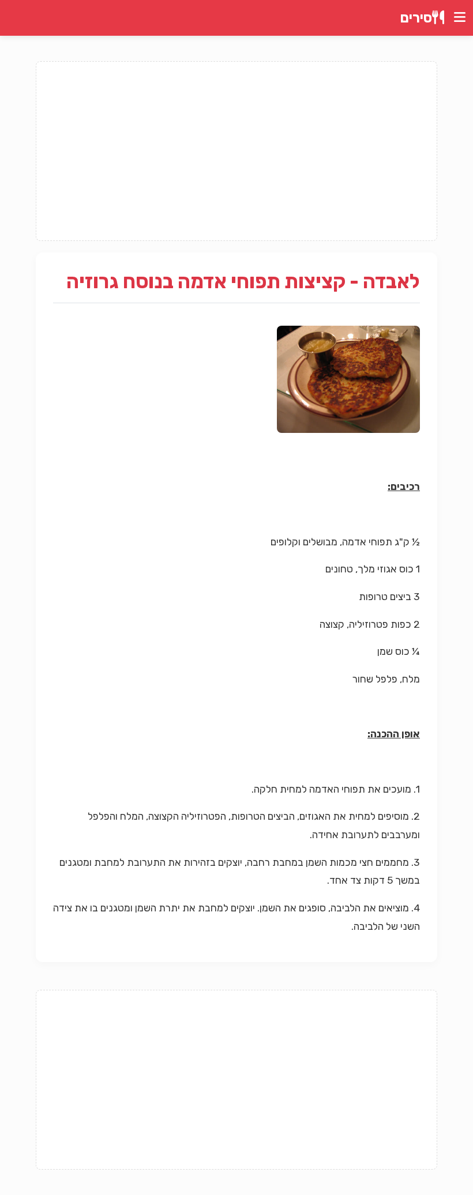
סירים (416, 18)
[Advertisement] (236, 151)
